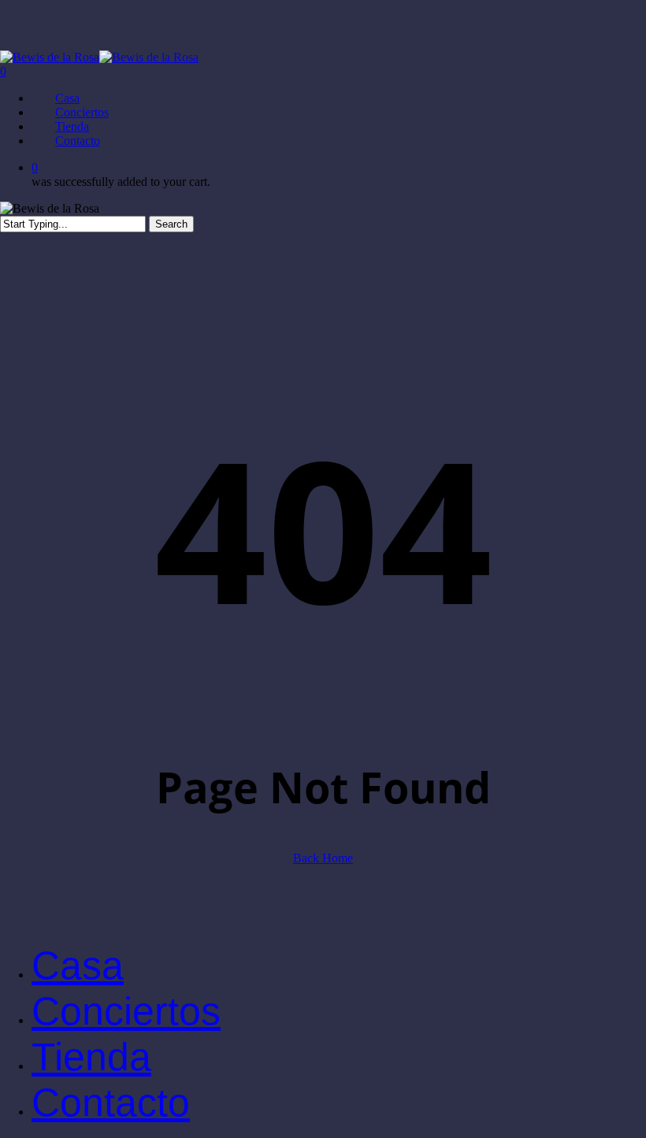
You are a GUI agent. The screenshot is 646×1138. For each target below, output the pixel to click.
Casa (78, 965)
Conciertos (126, 1011)
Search (171, 224)
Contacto (111, 1103)
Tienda (91, 1057)
